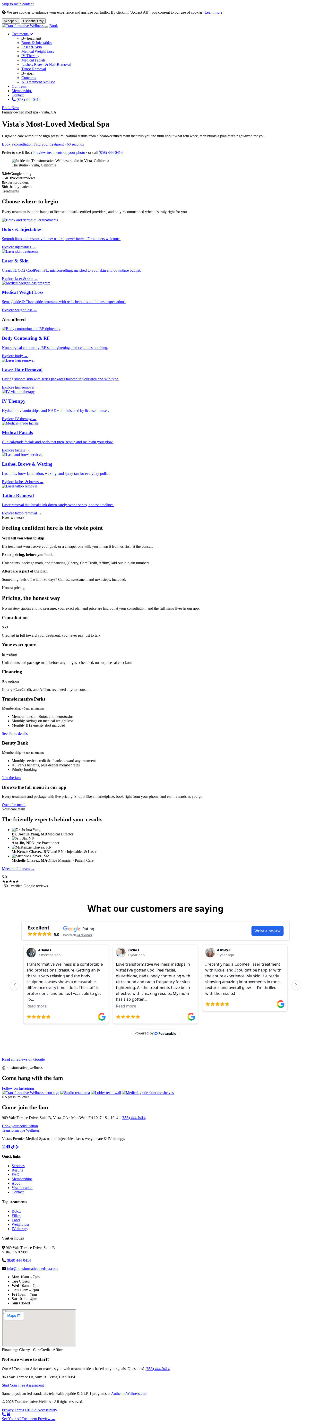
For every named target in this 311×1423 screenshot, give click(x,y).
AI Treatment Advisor (38, 82)
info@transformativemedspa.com (32, 1269)
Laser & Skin (31, 47)
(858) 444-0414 (28, 99)
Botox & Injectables (36, 43)
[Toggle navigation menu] (46, 27)
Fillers (16, 1216)
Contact (18, 95)
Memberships (22, 91)
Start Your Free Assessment (23, 1385)
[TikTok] (13, 1147)
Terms (19, 1410)
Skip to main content (18, 4)
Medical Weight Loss (37, 51)
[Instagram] (3, 1147)
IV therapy (20, 1229)
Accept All (11, 21)
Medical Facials (33, 60)
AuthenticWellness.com (129, 1393)
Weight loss (20, 1224)
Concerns (28, 78)
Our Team (19, 86)
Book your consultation (20, 1126)
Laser (16, 1220)
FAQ (15, 1174)
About (16, 1183)
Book (53, 26)
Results (17, 1170)
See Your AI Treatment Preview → (28, 1419)
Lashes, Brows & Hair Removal (46, 64)
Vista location (22, 1188)
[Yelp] (17, 1147)
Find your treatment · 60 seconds (59, 144)
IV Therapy (30, 56)
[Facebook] (8, 1147)
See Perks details (15, 733)
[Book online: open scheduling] (8, 1414)
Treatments (20, 34)
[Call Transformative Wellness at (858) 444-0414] (4, 1414)
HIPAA (31, 1410)
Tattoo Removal (33, 69)
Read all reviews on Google (23, 1059)
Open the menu (14, 805)
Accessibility (47, 1410)
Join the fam (11, 778)
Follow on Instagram (18, 1088)
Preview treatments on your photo (59, 152)
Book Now (10, 108)
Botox (16, 1211)
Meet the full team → (18, 869)
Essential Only (33, 21)
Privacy (8, 1410)
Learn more (213, 12)
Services (18, 1166)
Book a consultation (17, 144)
